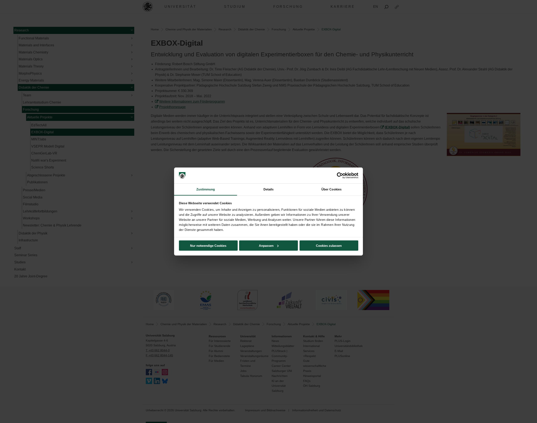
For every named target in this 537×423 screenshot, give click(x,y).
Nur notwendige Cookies (208, 245)
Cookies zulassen (329, 245)
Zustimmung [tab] (205, 189)
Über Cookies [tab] (331, 189)
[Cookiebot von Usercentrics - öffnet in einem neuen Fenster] (340, 175)
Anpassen (266, 245)
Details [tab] (268, 189)
